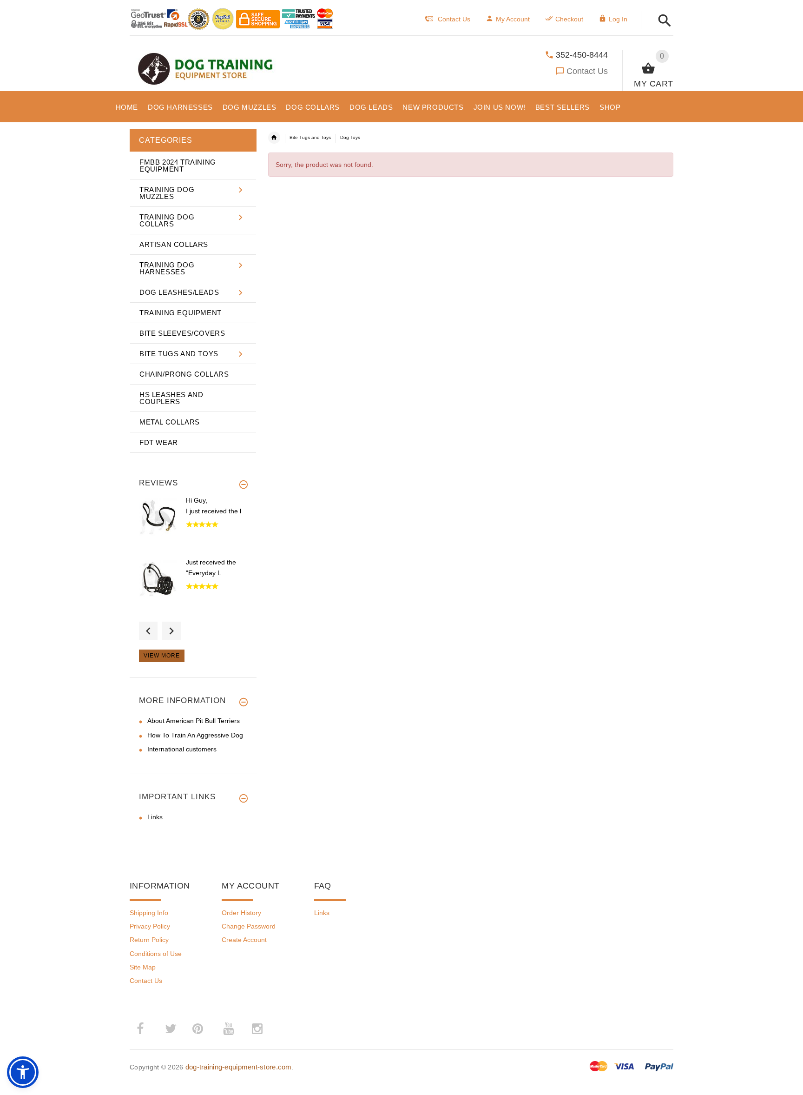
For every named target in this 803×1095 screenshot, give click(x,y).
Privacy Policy (150, 926)
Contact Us (587, 71)
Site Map (143, 967)
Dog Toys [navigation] (350, 137)
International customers (182, 749)
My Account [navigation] (513, 19)
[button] (662, 21)
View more (162, 655)
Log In (618, 19)
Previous (148, 631)
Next (171, 631)
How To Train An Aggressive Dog (195, 735)
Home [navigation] (274, 138)
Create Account (244, 939)
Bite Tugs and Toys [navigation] (310, 137)
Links (155, 817)
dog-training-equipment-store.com (238, 1067)
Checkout (569, 19)
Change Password (249, 926)
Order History (241, 912)
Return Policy (149, 939)
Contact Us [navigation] (454, 19)
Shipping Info (149, 912)
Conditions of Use (156, 953)
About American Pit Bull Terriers (193, 720)
